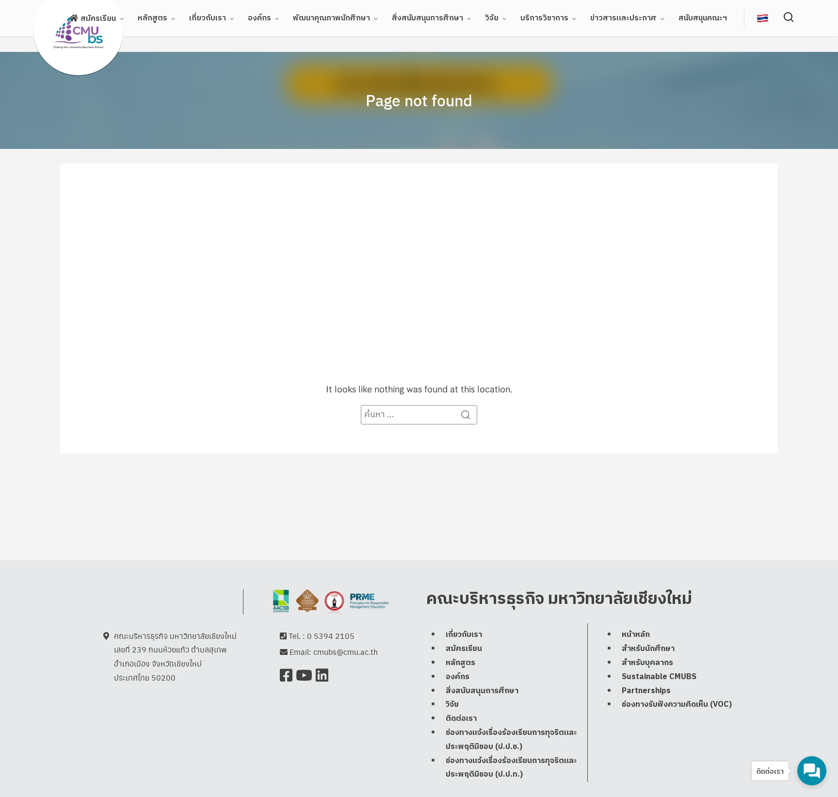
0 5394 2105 (331, 635)
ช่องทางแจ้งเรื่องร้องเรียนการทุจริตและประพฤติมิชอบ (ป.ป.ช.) (511, 739)
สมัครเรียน (98, 18)
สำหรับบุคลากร (647, 662)
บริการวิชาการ (544, 18)
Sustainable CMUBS (659, 676)
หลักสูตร (152, 18)
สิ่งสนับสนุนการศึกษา (427, 18)
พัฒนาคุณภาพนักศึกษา (331, 18)
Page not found (419, 100)
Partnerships (646, 691)
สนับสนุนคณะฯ (702, 18)
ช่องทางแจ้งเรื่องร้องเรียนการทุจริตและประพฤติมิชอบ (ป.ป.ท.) (511, 767)
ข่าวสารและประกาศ (623, 18)
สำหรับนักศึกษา (648, 648)
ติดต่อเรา (461, 718)
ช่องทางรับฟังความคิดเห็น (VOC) (677, 704)
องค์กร (259, 18)
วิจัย (492, 18)
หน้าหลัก (636, 634)
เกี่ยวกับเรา (207, 18)
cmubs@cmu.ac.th (345, 651)
